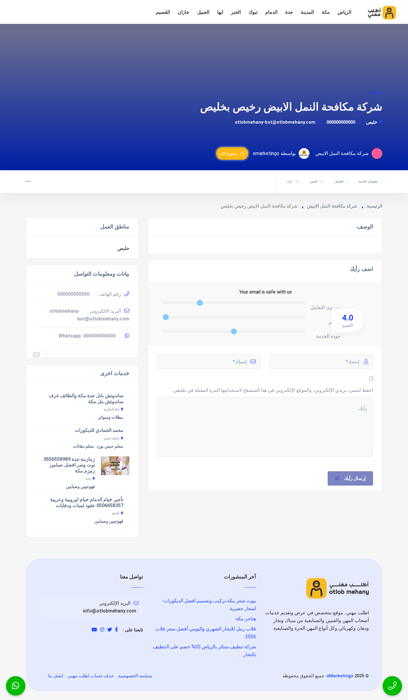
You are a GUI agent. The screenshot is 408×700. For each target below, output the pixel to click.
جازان (183, 12)
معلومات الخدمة (368, 181)
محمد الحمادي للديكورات (99, 430)
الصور (313, 181)
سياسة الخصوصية (135, 675)
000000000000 (340, 122)
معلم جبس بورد (109, 446)
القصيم (163, 12)
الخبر (236, 12)
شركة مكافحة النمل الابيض (332, 206)
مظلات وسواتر (110, 417)
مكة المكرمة (111, 409)
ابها (220, 12)
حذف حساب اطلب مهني (91, 675)
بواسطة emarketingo (274, 153)
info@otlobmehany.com (109, 611)
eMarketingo (340, 675)
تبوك (253, 12)
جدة (289, 12)
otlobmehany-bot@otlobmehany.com (275, 122)
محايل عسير (111, 438)
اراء (290, 181)
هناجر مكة (246, 618)
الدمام (271, 12)
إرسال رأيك (355, 478)
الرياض (344, 12)
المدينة (307, 12)
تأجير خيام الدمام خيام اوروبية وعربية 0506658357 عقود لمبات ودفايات (86, 502)
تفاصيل (339, 181)
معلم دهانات (83, 446)
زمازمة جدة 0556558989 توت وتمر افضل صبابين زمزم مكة (69, 465)
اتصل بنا (55, 675)
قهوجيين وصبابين (80, 486)
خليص (371, 122)
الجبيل (203, 12)
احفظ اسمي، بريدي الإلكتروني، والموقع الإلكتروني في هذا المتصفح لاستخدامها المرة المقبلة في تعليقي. (272, 390)
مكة (326, 12)
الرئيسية (374, 206)
